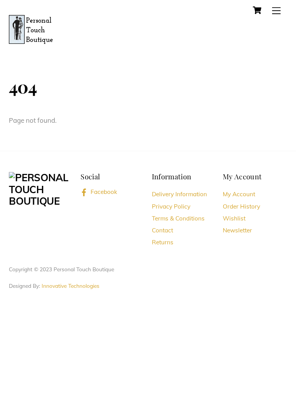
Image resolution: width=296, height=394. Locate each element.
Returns (162, 242)
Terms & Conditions (178, 218)
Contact (162, 230)
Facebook (103, 191)
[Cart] (257, 10)
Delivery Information (179, 194)
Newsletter (237, 230)
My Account (239, 194)
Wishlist (234, 218)
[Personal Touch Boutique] (31, 28)
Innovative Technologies (70, 285)
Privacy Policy (171, 206)
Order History (241, 206)
